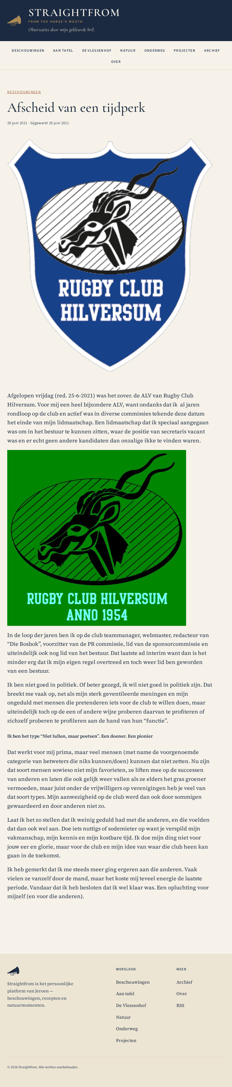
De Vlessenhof (97, 50)
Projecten (184, 50)
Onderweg (154, 50)
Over (116, 61)
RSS (180, 1005)
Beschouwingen (28, 50)
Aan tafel (63, 50)
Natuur (128, 50)
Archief (212, 50)
